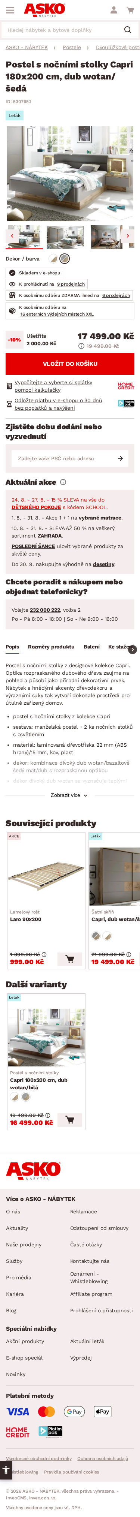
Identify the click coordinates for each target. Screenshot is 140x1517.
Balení (92, 647)
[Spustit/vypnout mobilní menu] (10, 10)
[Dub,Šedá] (64, 258)
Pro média (18, 1277)
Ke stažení (121, 647)
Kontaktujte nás (89, 1261)
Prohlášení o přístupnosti (101, 1310)
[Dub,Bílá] (53, 258)
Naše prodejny (23, 1244)
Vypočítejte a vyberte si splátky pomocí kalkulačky (53, 386)
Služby (14, 1261)
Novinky (15, 1374)
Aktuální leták (87, 1341)
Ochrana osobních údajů (102, 1458)
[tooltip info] (63, 482)
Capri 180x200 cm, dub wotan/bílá (39, 1080)
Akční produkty (25, 1341)
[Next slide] (127, 236)
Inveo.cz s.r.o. (42, 1498)
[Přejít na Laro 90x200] (46, 876)
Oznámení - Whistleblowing (89, 1277)
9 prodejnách (71, 284)
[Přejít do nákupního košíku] (130, 10)
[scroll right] (132, 649)
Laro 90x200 (25, 915)
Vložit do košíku (70, 363)
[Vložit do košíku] (69, 959)
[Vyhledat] (130, 30)
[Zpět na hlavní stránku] (44, 10)
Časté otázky (86, 1244)
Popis (12, 647)
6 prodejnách (116, 295)
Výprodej (81, 1358)
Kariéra (15, 1294)
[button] (24, 237)
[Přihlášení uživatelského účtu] (114, 10)
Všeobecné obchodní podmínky (38, 1458)
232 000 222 (45, 610)
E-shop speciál (24, 1358)
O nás (13, 1211)
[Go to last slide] (12, 236)
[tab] (12, 648)
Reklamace (83, 1211)
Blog (11, 1310)
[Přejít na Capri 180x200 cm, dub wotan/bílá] (46, 1037)
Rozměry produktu (51, 647)
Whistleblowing (22, 1472)
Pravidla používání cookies (71, 1472)
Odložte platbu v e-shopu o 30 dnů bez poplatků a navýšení (58, 404)
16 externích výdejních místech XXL (57, 314)
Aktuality (17, 1228)
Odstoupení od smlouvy (99, 1228)
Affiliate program (91, 1294)
